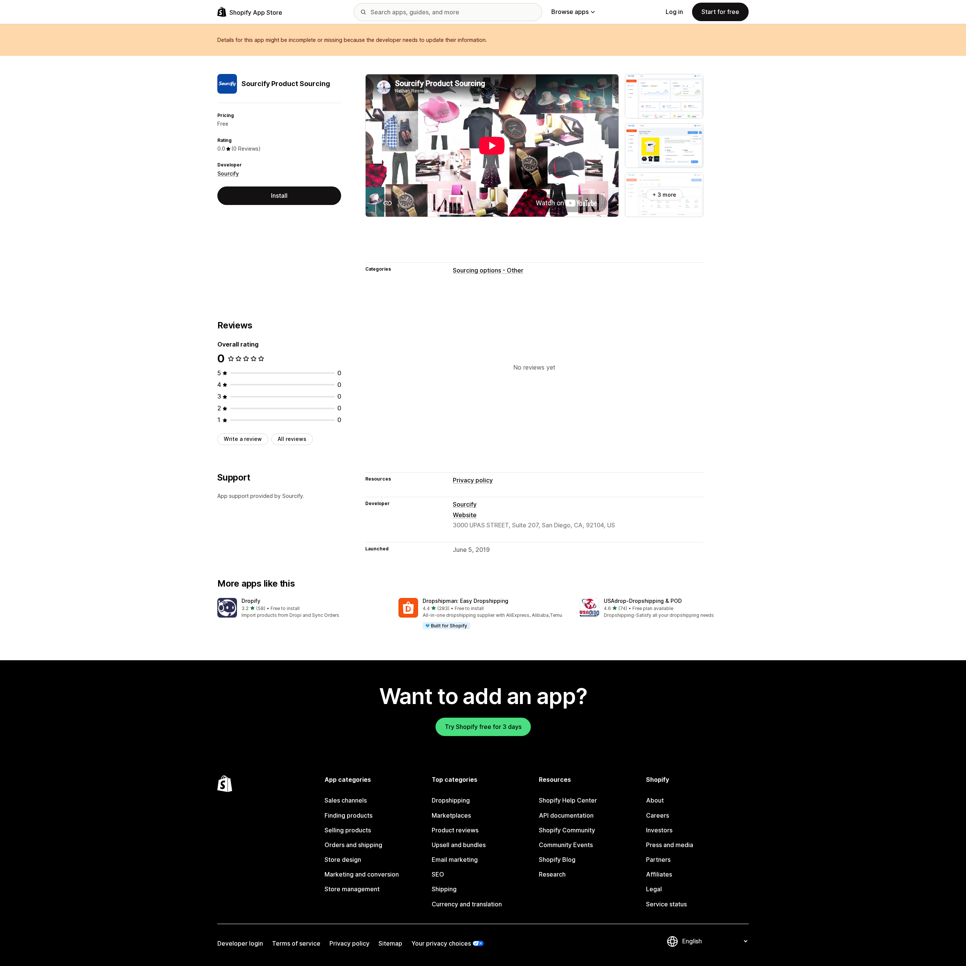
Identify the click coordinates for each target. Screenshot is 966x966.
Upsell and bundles (459, 845)
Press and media (669, 845)
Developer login (240, 943)
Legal (654, 889)
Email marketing (455, 859)
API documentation (566, 815)
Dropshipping (451, 800)
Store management (352, 889)
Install (279, 195)
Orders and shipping (353, 845)
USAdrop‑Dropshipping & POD (643, 601)
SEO (438, 874)
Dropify (251, 601)
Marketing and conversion (362, 874)
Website (465, 515)
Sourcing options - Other (488, 270)
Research (552, 874)
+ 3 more (664, 194)
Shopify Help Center (568, 800)
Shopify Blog (557, 859)
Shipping (444, 889)
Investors (659, 830)
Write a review (243, 439)
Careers (657, 815)
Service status (666, 904)
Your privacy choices (441, 943)
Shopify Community (567, 830)
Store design (343, 859)
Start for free (720, 11)
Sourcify (228, 173)
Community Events (566, 845)
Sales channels (346, 800)
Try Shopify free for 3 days (483, 726)
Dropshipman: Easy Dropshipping (465, 601)
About (655, 800)
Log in (674, 11)
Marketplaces (451, 815)
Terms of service (296, 943)
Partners (658, 859)
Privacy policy (473, 480)
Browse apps (570, 11)
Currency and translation (467, 904)
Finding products (348, 815)
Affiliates (659, 874)
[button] (301, 608)
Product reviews (455, 830)
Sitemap (390, 943)
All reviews (292, 439)
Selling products (348, 830)
